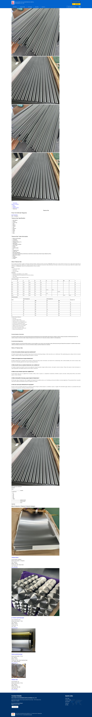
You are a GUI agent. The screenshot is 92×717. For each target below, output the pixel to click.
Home (14, 205)
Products (14, 206)
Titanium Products (16, 207)
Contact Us (67, 703)
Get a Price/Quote (15, 214)
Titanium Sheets (15, 557)
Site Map (66, 704)
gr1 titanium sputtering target (18, 617)
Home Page (67, 698)
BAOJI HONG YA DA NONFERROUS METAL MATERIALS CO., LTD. (24, 2)
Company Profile (68, 699)
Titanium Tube (15, 679)
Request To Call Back (15, 204)
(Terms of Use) (40, 713)
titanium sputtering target (17, 654)
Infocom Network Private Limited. (27, 714)
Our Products (67, 701)
